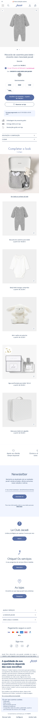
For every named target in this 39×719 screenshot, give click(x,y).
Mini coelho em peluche (19, 335)
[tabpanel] (19, 135)
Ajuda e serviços (9, 610)
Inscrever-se (19, 496)
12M (29, 85)
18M (9, 91)
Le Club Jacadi (30, 68)
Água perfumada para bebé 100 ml (19, 383)
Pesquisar (19, 596)
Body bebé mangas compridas (19, 287)
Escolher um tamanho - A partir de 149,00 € (19, 97)
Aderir (19, 538)
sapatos (4, 656)
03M (9, 85)
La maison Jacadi (9, 615)
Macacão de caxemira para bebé (19, 240)
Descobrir (19, 567)
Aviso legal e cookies (10, 620)
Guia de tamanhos (19, 80)
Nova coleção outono (19, 1)
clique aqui (19, 506)
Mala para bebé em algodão (19, 431)
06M (19, 85)
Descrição (19, 61)
